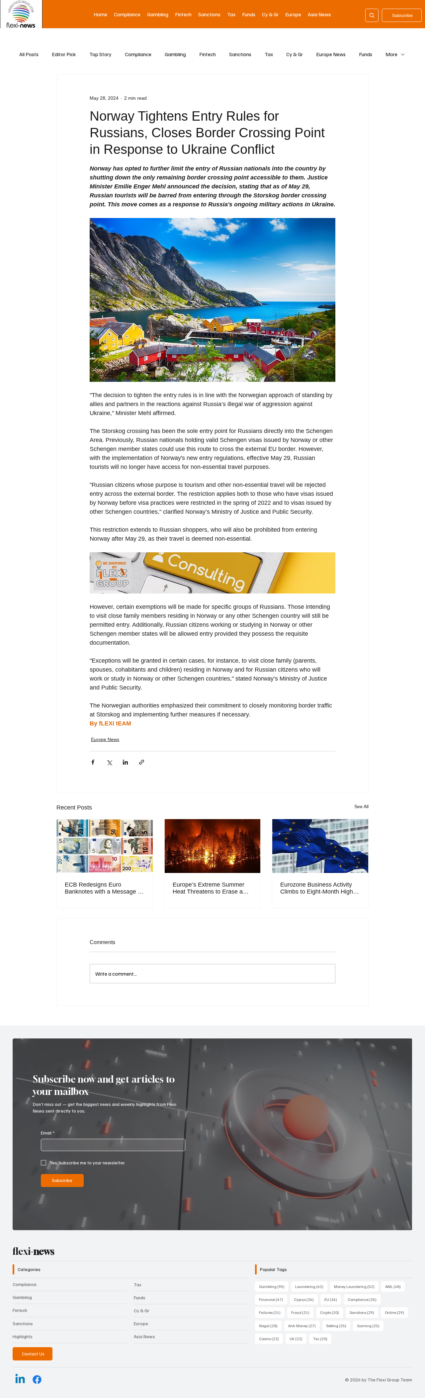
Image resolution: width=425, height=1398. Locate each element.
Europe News (331, 54)
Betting (338, 1325)
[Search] (372, 15)
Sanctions (240, 54)
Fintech (207, 54)
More (391, 54)
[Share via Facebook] (93, 762)
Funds (365, 54)
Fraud (302, 1312)
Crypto (331, 1312)
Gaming (370, 1325)
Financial (273, 1299)
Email (47, 1132)
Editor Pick (64, 54)
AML (395, 1286)
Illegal (270, 1325)
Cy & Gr (294, 54)
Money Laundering (356, 1286)
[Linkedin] (20, 1379)
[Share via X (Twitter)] (109, 762)
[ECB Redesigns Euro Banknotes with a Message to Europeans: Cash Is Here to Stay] (105, 846)
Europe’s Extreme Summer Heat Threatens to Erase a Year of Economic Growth (208, 888)
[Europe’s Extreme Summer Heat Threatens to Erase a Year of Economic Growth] (213, 846)
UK (298, 1338)
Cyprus (306, 1299)
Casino (271, 1338)
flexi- (33, 1251)
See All (361, 806)
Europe (141, 1323)
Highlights (23, 1336)
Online (396, 1312)
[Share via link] (141, 762)
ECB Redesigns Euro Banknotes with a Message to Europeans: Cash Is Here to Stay (104, 888)
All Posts (29, 54)
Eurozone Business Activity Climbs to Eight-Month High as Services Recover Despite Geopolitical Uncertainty (318, 888)
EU (332, 1299)
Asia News (144, 1336)
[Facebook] (37, 1379)
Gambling (175, 54)
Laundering (311, 1286)
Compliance (138, 54)
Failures (272, 1312)
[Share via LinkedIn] (125, 762)
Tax (269, 54)
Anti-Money (304, 1325)
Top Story (100, 54)
